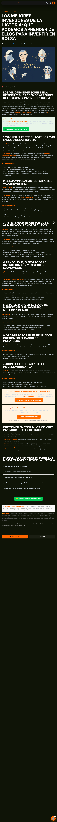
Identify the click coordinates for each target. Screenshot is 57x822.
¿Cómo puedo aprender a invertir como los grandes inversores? (22, 488)
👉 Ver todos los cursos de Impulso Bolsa (28, 498)
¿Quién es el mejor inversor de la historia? (15, 466)
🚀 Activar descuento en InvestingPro (29, 400)
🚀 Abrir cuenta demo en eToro (28, 416)
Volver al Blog (15, 536)
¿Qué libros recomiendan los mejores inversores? (18, 477)
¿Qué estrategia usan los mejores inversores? (17, 471)
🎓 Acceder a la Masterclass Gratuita (16, 129)
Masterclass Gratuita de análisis (23, 112)
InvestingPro (50, 112)
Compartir (42, 536)
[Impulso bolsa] (19, 3)
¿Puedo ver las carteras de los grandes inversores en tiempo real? (23, 483)
